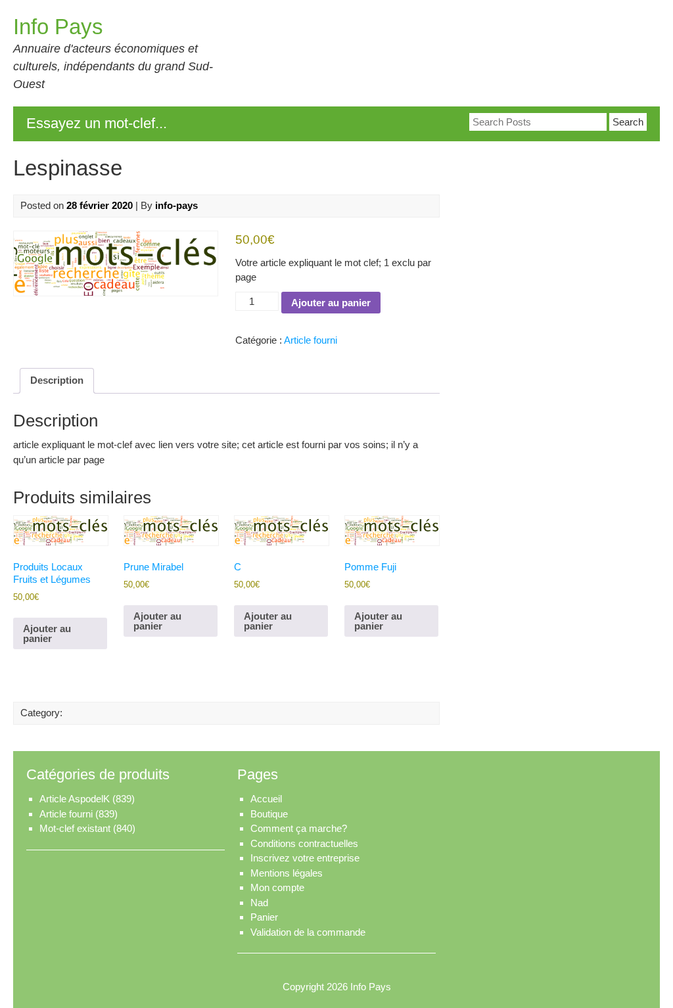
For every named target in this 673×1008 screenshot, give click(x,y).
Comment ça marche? (298, 828)
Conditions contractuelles (304, 843)
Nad (259, 902)
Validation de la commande (307, 932)
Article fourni (310, 340)
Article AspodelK (74, 798)
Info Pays (58, 26)
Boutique (269, 813)
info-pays (176, 205)
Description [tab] (56, 380)
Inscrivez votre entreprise (305, 857)
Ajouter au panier (331, 302)
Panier (264, 917)
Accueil (266, 798)
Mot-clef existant (74, 828)
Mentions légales (286, 873)
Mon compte (277, 887)
